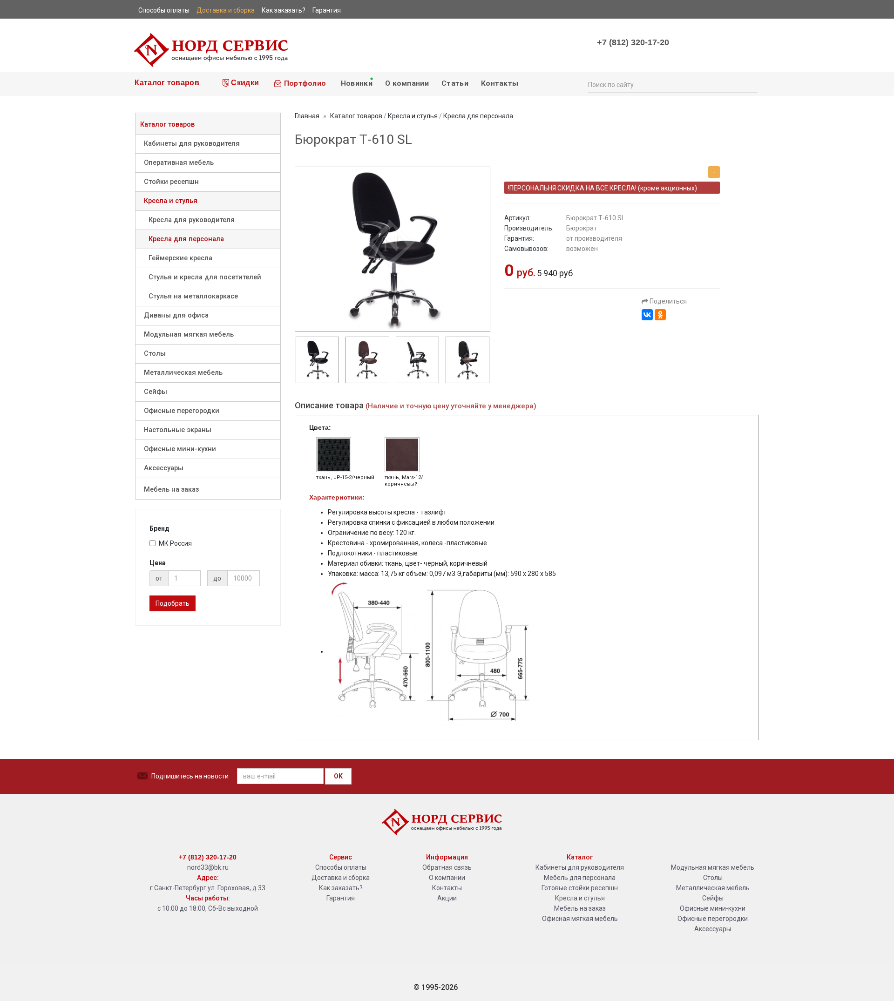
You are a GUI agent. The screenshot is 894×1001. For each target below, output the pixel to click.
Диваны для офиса (176, 315)
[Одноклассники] (660, 314)
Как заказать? (341, 888)
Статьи (454, 83)
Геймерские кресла (180, 258)
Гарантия (340, 898)
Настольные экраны (177, 430)
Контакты (499, 83)
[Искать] (750, 83)
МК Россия (175, 543)
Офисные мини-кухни (180, 449)
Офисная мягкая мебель (580, 918)
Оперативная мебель (179, 163)
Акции (447, 898)
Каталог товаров (166, 83)
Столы (155, 354)
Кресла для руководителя (192, 220)
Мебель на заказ (171, 490)
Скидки (244, 83)
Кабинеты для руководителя (192, 144)
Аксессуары (163, 468)
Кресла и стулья (170, 201)
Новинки (355, 83)
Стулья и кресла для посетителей (205, 277)
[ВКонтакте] (647, 314)
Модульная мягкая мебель (189, 334)
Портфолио (304, 83)
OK (338, 776)
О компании (407, 83)
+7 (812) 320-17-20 (633, 42)
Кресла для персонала (186, 239)
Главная (307, 116)
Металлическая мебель (183, 373)
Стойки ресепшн (171, 182)
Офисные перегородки (181, 411)
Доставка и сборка (341, 877)
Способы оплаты (340, 867)
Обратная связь (447, 867)
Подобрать (173, 603)
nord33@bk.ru (208, 867)
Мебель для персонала (580, 877)
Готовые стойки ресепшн (580, 888)
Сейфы (155, 392)
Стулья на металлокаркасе (193, 296)
